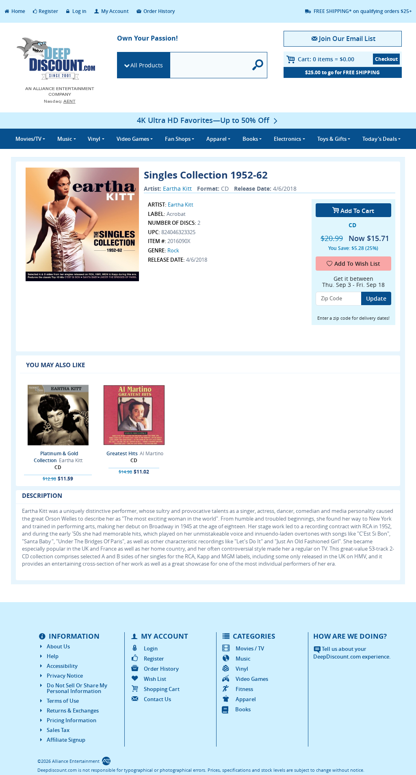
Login (151, 648)
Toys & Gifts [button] (332, 138)
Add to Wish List (357, 263)
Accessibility (62, 666)
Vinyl (242, 668)
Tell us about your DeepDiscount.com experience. (352, 652)
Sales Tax (58, 730)
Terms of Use (63, 701)
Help (52, 656)
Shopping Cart (162, 689)
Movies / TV (250, 648)
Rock (173, 250)
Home (17, 11)
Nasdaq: (60, 101)
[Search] (258, 65)
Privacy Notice (65, 675)
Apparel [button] (216, 138)
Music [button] (64, 138)
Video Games (252, 678)
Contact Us (157, 699)
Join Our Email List (347, 38)
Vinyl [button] (94, 138)
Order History (158, 11)
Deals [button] (379, 138)
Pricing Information (71, 720)
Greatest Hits (122, 453)
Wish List (155, 678)
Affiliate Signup (66, 740)
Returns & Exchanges (73, 710)
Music (243, 658)
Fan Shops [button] (178, 138)
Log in (79, 11)
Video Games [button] (133, 138)
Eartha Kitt (177, 188)
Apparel (246, 699)
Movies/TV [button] (28, 138)
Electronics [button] (287, 138)
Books (243, 709)
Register (48, 11)
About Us (58, 646)
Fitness (244, 689)
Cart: (326, 59)
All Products (146, 65)
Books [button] (250, 138)
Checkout (386, 59)
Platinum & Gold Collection (56, 457)
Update (376, 298)
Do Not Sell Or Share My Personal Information (77, 688)
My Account (114, 11)
